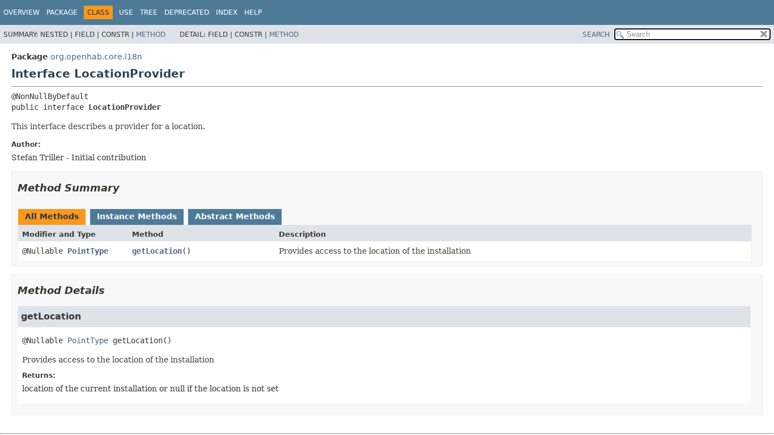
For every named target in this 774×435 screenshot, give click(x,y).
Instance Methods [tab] (137, 216)
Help (253, 12)
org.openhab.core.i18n (96, 56)
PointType (87, 250)
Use (126, 12)
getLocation (157, 250)
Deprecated (186, 12)
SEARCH (596, 35)
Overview (21, 12)
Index (226, 12)
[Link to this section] (127, 188)
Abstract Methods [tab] (235, 216)
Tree (149, 12)
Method (150, 35)
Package (62, 12)
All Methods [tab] (52, 216)
